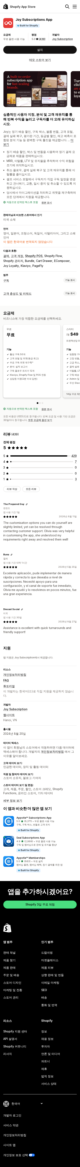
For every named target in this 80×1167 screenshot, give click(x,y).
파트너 (45, 1061)
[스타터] (40, 403)
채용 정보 (47, 1038)
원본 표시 (46, 202)
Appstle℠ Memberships (30, 857)
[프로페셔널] (42, 403)
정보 (44, 1031)
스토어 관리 (10, 997)
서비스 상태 (48, 1083)
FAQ (6, 680)
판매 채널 (9, 952)
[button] (40, 824)
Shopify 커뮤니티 (14, 1046)
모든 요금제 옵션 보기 (40, 420)
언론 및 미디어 (50, 1053)
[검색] (67, 7)
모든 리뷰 (31, 489)
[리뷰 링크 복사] (26, 504)
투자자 (45, 1046)
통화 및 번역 (49, 1005)
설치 (40, 49)
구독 (6, 280)
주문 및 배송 (11, 975)
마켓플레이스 (49, 960)
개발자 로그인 (12, 1115)
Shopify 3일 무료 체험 (40, 904)
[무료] (37, 403)
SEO (44, 990)
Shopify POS (33, 256)
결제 (6, 256)
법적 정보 (47, 1076)
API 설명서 (10, 1038)
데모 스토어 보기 (40, 60)
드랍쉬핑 (47, 952)
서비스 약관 (10, 1125)
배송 (44, 997)
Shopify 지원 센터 (15, 1031)
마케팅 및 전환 (12, 990)
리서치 (7, 1053)
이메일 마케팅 (50, 982)
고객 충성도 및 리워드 (17, 293)
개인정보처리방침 (14, 674)
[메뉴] (75, 7)
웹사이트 (9, 715)
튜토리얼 (9, 686)
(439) (42, 39)
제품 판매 (9, 967)
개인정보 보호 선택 (15, 1155)
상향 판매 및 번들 (52, 975)
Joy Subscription (62, 39)
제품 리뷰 (47, 967)
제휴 (44, 1069)
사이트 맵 (9, 1145)
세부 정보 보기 (12, 800)
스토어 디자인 (12, 982)
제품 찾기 (9, 960)
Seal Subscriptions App (30, 837)
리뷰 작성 (12, 489)
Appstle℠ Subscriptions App (33, 817)
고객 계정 (17, 256)
